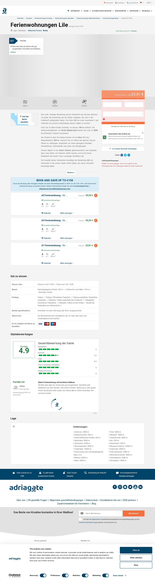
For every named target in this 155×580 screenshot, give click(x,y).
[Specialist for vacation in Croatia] (26, 488)
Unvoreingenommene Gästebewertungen (128, 474)
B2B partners (129, 500)
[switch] (65, 575)
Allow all (136, 550)
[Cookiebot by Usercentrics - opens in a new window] (15, 575)
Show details (118, 575)
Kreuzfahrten (121, 11)
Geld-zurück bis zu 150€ (24, 474)
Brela (46, 30)
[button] (142, 2)
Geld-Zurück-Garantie (71, 474)
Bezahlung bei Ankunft (97, 473)
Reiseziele (146, 11)
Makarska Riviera (35, 30)
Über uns (21, 500)
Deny (136, 565)
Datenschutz (92, 500)
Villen (87, 11)
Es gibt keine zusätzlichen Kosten (46, 474)
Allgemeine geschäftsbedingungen (66, 500)
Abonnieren (134, 513)
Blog (94, 503)
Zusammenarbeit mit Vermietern (73, 503)
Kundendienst (133, 3)
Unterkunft (76, 11)
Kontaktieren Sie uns (110, 500)
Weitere (13, 52)
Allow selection (136, 558)
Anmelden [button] (120, 3)
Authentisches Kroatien (102, 11)
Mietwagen (134, 11)
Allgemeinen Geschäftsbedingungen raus (54, 189)
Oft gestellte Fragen (37, 500)
